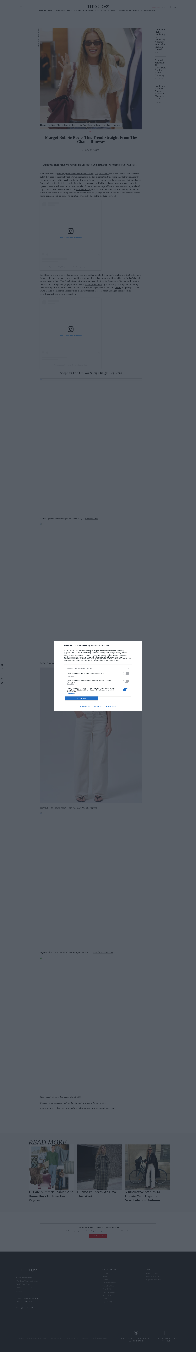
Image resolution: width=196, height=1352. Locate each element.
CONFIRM (81, 698)
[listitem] (98, 668)
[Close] (137, 646)
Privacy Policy (111, 706)
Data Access (98, 706)
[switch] (126, 673)
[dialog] (98, 676)
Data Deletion (85, 706)
